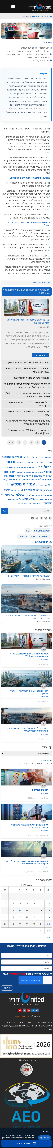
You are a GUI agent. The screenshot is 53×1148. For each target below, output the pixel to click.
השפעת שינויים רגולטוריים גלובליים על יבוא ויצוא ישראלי (29, 413)
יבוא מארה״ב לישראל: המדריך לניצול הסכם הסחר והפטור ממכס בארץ (27, 729)
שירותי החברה (37, 16)
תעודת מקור (37, 503)
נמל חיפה (39, 479)
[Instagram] (16, 1010)
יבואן (12, 472)
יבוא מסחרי (27, 472)
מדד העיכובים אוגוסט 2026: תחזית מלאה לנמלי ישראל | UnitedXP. (29, 432)
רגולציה (39, 490)
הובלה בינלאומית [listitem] (42, 530)
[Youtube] (28, 1010)
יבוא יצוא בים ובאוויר (16, 51)
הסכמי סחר (46, 462)
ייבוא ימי (45, 54)
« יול (49, 938)
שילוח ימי (6, 495)
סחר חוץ (9, 480)
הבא (11, 442)
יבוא (29, 51)
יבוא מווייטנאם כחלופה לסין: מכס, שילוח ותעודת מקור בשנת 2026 (29, 654)
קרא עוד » (44, 659)
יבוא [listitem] (28, 530)
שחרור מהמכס (15, 490)
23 (48, 924)
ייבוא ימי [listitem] (23, 536)
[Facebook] (37, 1010)
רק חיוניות (44, 1138)
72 (18, 442)
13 (20, 910)
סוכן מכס (30, 480)
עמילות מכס (18, 54)
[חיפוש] (4, 511)
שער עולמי (14, 499)
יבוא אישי (33, 467)
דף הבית (48, 16)
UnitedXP (48, 457)
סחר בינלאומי (19, 479)
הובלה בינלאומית (41, 51)
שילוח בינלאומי (22, 495)
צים (43, 490)
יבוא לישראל (37, 472)
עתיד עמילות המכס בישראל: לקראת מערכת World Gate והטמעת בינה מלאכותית (28, 395)
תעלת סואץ (27, 503)
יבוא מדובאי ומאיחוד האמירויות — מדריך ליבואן (29, 692)
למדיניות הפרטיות (17, 974)
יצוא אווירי (29, 54)
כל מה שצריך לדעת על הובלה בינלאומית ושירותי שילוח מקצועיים (29, 826)
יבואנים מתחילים (40, 790)
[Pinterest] (20, 1010)
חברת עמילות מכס (30, 462)
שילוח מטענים (32, 57)
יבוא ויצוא (23, 467)
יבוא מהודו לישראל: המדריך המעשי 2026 (32, 378)
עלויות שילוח (40, 485)
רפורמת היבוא (28, 489)
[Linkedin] (33, 1010)
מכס (11, 475)
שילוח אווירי (40, 495)
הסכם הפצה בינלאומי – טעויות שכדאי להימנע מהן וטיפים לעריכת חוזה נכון (27, 862)
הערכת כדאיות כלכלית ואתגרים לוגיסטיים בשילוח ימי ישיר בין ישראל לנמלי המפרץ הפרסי (27, 385)
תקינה (20, 503)
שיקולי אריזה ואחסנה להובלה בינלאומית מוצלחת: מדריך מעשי (28, 404)
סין (46, 485)
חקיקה (19, 462)
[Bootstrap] (24, 1010)
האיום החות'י (31, 457)
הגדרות (45, 1131)
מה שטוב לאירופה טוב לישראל (28, 476)
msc (42, 457)
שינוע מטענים (27, 499)
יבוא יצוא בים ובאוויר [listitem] (40, 536)
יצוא (37, 54)
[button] (13, 6)
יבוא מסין (19, 472)
